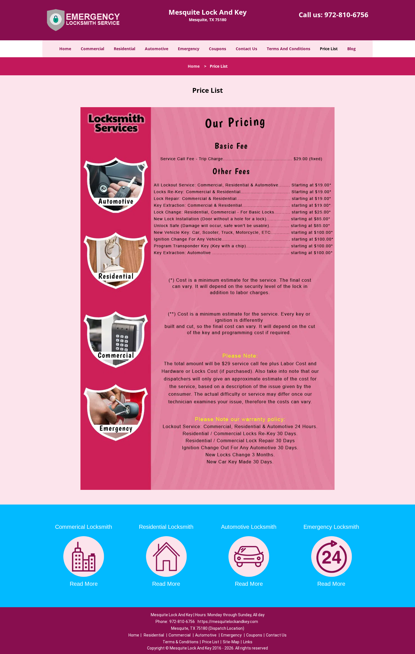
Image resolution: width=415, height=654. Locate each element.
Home (65, 48)
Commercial (92, 48)
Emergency (188, 48)
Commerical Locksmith (83, 527)
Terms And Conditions (288, 48)
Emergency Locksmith (331, 527)
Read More (84, 584)
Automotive (156, 48)
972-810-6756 (346, 14)
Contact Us (246, 48)
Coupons (217, 48)
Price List (329, 48)
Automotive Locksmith (248, 527)
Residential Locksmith (166, 527)
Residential (124, 48)
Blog (351, 48)
